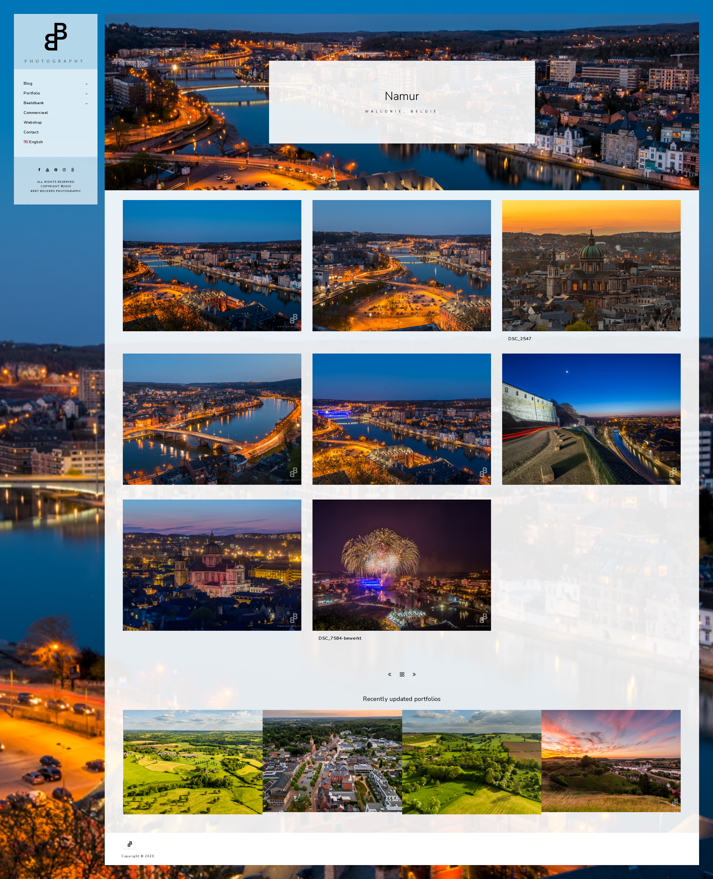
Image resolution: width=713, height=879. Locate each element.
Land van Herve (146, 813)
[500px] (72, 170)
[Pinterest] (55, 170)
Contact (31, 132)
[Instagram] (64, 170)
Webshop (33, 122)
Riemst (555, 811)
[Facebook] (39, 170)
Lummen (278, 811)
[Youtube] (47, 170)
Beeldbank (34, 103)
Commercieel (36, 112)
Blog (28, 83)
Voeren (416, 813)
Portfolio (32, 93)
